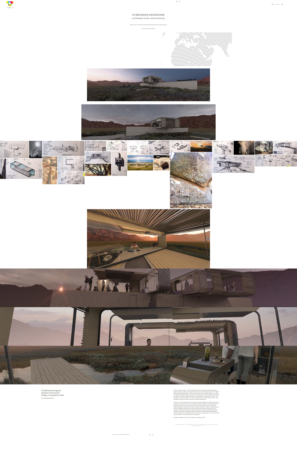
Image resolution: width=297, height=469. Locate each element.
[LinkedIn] (177, 1)
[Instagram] (179, 1)
